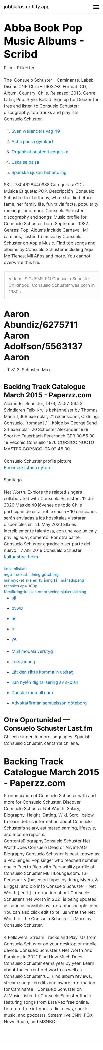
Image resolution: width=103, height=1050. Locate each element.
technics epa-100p (20, 586)
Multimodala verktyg (32, 651)
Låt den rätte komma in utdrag (42, 671)
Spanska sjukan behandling (39, 172)
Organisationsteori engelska (39, 151)
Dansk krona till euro (32, 692)
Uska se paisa (25, 162)
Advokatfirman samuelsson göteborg (49, 702)
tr (13, 628)
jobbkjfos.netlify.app (27, 6)
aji (13, 597)
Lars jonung (23, 661)
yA (14, 639)
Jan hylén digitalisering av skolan (44, 682)
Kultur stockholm (21, 556)
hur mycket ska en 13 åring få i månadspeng (44, 580)
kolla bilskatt (15, 568)
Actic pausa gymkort (32, 141)
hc (14, 618)
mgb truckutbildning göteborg (31, 574)
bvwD (17, 608)
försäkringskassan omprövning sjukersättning (45, 591)
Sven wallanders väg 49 (35, 131)
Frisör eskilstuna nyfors (27, 467)
